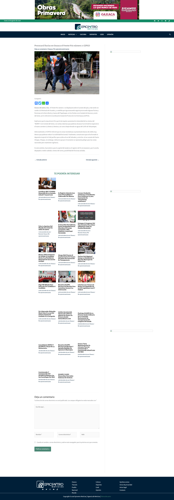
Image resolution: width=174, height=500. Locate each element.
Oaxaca (50, 49)
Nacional (53, 464)
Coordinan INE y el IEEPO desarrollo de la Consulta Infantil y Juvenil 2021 (63, 242)
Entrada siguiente (92, 160)
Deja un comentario (40, 49)
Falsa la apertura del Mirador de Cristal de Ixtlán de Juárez (58, 462)
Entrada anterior (41, 160)
